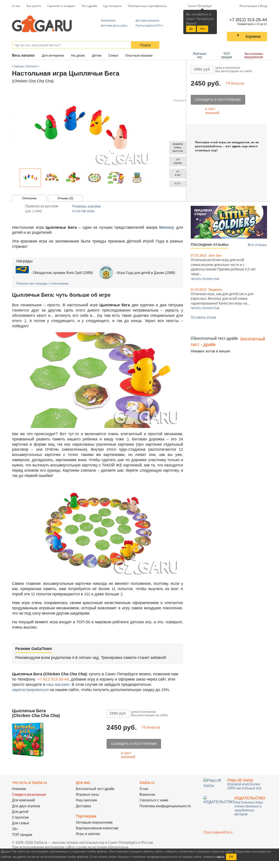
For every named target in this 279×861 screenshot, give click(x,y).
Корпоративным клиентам (97, 828)
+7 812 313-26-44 (53, 679)
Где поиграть (112, 6)
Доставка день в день (114, 25)
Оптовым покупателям (94, 822)
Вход (263, 6)
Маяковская (108, 20)
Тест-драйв (89, 6)
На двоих (78, 55)
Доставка (83, 806)
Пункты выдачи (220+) (149, 25)
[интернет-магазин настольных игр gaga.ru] (42, 23)
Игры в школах (88, 834)
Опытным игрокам (138, 55)
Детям (96, 55)
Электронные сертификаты (147, 6)
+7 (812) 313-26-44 (247, 19)
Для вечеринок (53, 55)
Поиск (145, 45)
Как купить (33, 6)
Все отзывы (257, 245)
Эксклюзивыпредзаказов (253, 55)
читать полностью (205, 279)
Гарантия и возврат (61, 6)
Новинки (19, 789)
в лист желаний (212, 111)
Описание (29, 198)
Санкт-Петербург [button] (200, 6)
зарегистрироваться (30, 690)
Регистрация (248, 6)
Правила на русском (41, 208)
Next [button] (150, 178)
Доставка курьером (147, 20)
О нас (16, 6)
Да (191, 28)
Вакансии (147, 794)
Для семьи (20, 823)
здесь (236, 146)
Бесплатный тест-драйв (95, 789)
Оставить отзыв (203, 317)
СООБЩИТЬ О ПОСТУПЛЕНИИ (218, 99)
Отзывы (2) (65, 198)
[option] (30, 177)
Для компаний (23, 800)
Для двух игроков (26, 806)
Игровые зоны (87, 794)
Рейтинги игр (199, 55)
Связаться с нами (154, 800)
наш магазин (58, 684)
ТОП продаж (226, 55)
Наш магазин (86, 800)
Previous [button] (17, 178)
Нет (202, 28)
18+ (15, 829)
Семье (113, 55)
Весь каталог (23, 55)
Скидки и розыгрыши (29, 794)
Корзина (253, 36)
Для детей (20, 812)
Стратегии (20, 817)
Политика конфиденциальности (165, 806)
